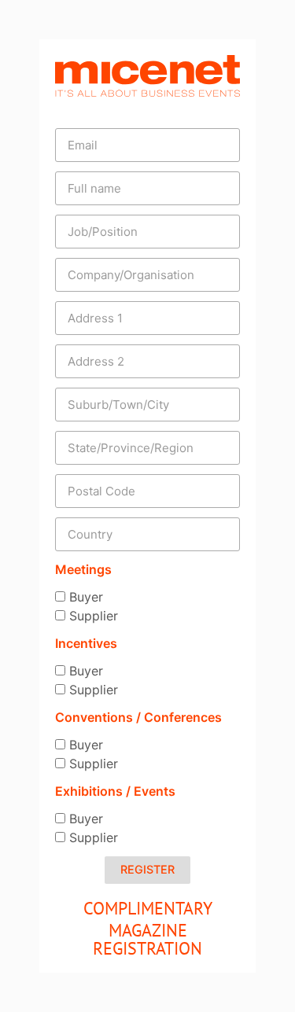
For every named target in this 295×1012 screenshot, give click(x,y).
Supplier (93, 616)
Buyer (86, 597)
